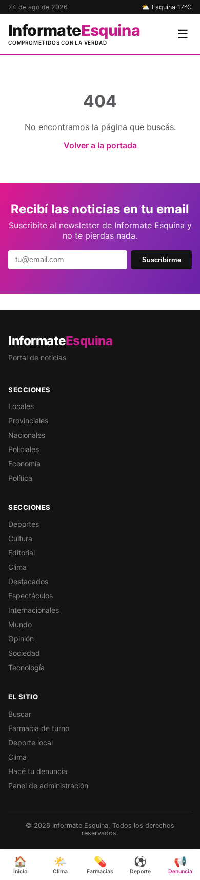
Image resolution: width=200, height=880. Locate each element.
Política (20, 478)
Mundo (20, 624)
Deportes (23, 524)
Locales (21, 406)
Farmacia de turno (38, 728)
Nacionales (26, 435)
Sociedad (24, 653)
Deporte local (30, 742)
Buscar (19, 714)
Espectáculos (30, 595)
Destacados (28, 581)
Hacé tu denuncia (37, 771)
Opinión (21, 638)
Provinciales (28, 420)
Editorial (21, 552)
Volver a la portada (100, 145)
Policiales (23, 449)
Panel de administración (48, 785)
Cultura (20, 538)
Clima (17, 567)
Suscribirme (161, 260)
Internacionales (33, 610)
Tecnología (26, 667)
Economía (24, 463)
